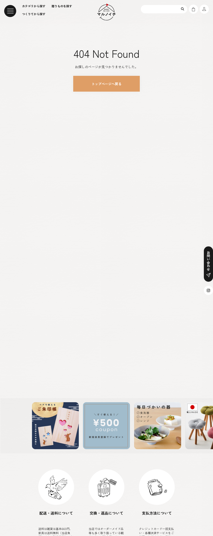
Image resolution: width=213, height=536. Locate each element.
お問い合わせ (208, 261)
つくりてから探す (33, 14)
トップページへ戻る (106, 83)
